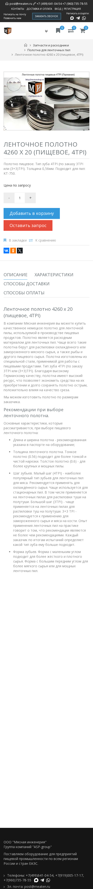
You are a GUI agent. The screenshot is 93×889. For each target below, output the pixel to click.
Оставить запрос (28, 225)
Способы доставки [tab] (27, 283)
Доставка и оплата (39, 8)
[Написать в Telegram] (78, 18)
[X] (20, 250)
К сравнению (45, 240)
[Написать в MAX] (72, 18)
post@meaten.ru (21, 4)
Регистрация (72, 8)
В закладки (18, 240)
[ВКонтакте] (6, 250)
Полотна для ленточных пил (48, 50)
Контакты (17, 8)
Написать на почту (15, 14)
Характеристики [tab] (54, 274)
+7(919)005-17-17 (69, 875)
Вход (58, 8)
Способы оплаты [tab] (24, 293)
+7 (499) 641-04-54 (49, 4)
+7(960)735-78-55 (17, 880)
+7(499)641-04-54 (39, 875)
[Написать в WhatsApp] (84, 18)
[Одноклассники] (13, 250)
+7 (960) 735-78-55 (75, 4)
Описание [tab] (15, 274)
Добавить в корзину (32, 213)
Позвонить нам (12, 18)
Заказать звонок (46, 16)
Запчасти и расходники (51, 45)
